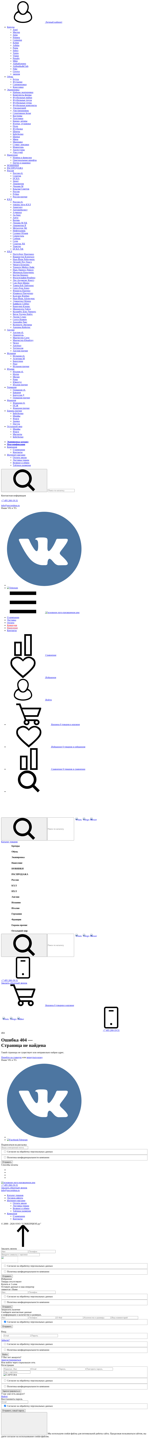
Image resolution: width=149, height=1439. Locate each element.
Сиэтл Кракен (20, 319)
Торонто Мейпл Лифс (23, 267)
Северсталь (18, 236)
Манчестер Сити (21, 337)
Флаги (16, 418)
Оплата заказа (20, 457)
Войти (48, 700)
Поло (15, 126)
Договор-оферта (15, 1198)
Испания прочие (21, 366)
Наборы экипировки (23, 92)
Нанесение (12, 155)
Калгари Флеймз (21, 296)
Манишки (18, 142)
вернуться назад (34, 1057)
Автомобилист (20, 210)
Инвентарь (18, 147)
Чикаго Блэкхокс (21, 264)
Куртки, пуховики (22, 123)
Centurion (17, 40)
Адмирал (17, 212)
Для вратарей (19, 108)
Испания (11, 353)
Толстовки (18, 118)
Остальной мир (14, 426)
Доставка (11, 620)
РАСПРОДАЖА (15, 168)
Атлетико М (19, 358)
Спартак (17, 176)
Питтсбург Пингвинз (23, 254)
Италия (10, 369)
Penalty (16, 58)
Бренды (11, 27)
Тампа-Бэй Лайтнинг (23, 285)
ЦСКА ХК (18, 249)
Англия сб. (18, 332)
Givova (16, 71)
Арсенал (17, 345)
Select (15, 50)
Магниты (17, 434)
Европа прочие (14, 411)
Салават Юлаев (20, 233)
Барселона (18, 361)
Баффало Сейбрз (21, 304)
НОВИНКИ (13, 165)
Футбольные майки (22, 97)
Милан (16, 377)
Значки (16, 421)
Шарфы (16, 416)
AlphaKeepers (19, 63)
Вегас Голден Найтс (23, 314)
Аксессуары (19, 149)
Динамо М (18, 186)
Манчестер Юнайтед (23, 340)
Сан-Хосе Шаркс (21, 283)
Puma (15, 48)
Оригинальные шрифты (25, 160)
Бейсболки (18, 134)
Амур (15, 217)
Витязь (16, 220)
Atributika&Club (20, 66)
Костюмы (17, 116)
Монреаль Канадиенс (23, 272)
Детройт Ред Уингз (22, 262)
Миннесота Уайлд (22, 309)
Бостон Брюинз (20, 275)
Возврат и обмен (21, 462)
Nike (15, 69)
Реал (15, 364)
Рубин (16, 194)
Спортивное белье (22, 113)
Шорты (16, 131)
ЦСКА (16, 178)
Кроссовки (18, 87)
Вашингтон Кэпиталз (23, 257)
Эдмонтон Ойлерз (22, 301)
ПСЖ (15, 405)
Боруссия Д (18, 395)
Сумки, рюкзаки (21, 144)
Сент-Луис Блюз (21, 288)
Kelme (16, 42)
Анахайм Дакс (20, 322)
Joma (15, 35)
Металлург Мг (20, 228)
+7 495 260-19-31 (9, 500)
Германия (11, 387)
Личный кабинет (53, 22)
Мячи (15, 139)
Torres (16, 53)
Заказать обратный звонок (14, 1188)
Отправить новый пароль (13, 1411)
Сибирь (16, 238)
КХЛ (9, 199)
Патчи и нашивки (22, 163)
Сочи (15, 241)
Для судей (18, 152)
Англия (10, 330)
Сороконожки (20, 84)
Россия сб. (18, 173)
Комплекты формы (22, 95)
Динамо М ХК (20, 223)
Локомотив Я (19, 225)
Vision (16, 56)
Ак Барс (17, 215)
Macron (16, 32)
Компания (12, 447)
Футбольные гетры (22, 103)
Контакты (18, 452)
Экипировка (13, 89)
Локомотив (18, 183)
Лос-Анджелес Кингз (23, 280)
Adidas (16, 45)
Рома (15, 379)
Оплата (10, 622)
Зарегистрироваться (11, 1360)
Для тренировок (21, 110)
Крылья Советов (21, 189)
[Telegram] (86, 819)
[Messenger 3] (93, 819)
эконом (16, 74)
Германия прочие (21, 397)
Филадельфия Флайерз (24, 277)
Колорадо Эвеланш (22, 324)
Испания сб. (19, 356)
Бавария (17, 392)
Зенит (16, 181)
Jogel (15, 29)
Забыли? (5, 1340)
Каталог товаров (9, 842)
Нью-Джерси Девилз (23, 270)
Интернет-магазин (16, 455)
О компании (19, 449)
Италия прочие (20, 384)
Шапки (16, 136)
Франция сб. (19, 403)
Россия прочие (20, 196)
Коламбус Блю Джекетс (24, 311)
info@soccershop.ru (10, 505)
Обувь (10, 76)
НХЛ (9, 251)
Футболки (18, 129)
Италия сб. (18, 371)
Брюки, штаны (20, 121)
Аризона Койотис (21, 327)
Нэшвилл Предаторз (23, 293)
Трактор (17, 246)
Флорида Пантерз (21, 290)
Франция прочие (21, 408)
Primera (16, 37)
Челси (16, 343)
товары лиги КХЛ (22, 204)
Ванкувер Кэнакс (21, 306)
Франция (11, 400)
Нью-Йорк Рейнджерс (24, 259)
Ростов (16, 191)
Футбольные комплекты (25, 105)
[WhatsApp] (79, 819)
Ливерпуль (18, 335)
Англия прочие (20, 350)
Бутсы (16, 79)
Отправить (7, 1162)
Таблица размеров (22, 465)
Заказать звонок (14, 983)
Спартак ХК (19, 243)
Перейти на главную (11, 1057)
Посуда (16, 424)
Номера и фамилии (22, 157)
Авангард (17, 207)
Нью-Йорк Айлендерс (24, 298)
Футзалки (17, 82)
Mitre (15, 61)
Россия (10, 170)
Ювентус (17, 382)
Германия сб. (19, 390)
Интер (16, 374)
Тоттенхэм (18, 348)
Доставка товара (21, 460)
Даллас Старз (19, 317)
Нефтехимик (19, 230)
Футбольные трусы (22, 100)
